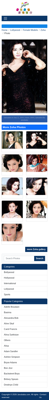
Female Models (30, 30)
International (10, 283)
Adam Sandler (11, 351)
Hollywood (9, 278)
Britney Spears (11, 379)
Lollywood (15, 30)
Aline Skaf (9, 323)
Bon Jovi (8, 368)
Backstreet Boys (12, 373)
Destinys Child (11, 385)
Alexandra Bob (11, 318)
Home (4, 30)
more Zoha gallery (36, 249)
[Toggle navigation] (5, 18)
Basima (7, 312)
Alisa (6, 346)
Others (7, 340)
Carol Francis (10, 329)
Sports (7, 294)
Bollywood (9, 272)
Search (39, 258)
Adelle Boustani (11, 307)
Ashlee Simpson (12, 357)
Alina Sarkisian (11, 335)
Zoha (43, 30)
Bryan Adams (10, 362)
